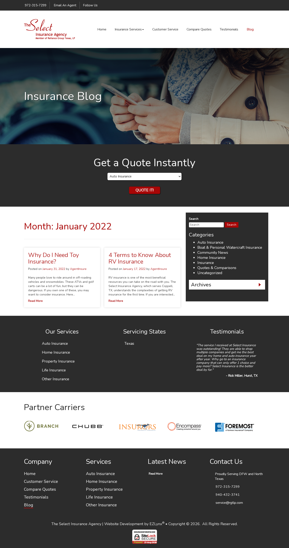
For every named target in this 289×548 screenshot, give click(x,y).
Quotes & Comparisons (216, 267)
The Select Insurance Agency (76, 523)
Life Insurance (54, 370)
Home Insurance (211, 257)
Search (193, 219)
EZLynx (156, 523)
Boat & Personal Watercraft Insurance (229, 247)
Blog (250, 29)
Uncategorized (209, 272)
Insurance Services (128, 29)
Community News (212, 252)
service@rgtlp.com (229, 502)
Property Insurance (58, 361)
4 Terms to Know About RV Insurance (140, 258)
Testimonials (229, 29)
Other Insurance (55, 379)
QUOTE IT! (145, 190)
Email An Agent (64, 5)
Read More (35, 301)
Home (101, 29)
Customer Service (165, 29)
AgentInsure (78, 269)
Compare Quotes (199, 29)
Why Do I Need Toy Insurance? (53, 258)
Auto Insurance (210, 242)
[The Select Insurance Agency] (49, 29)
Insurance (205, 262)
